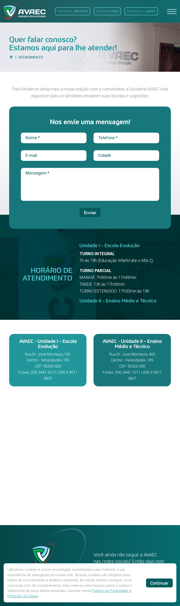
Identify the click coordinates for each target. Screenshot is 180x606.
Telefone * (108, 138)
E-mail (31, 155)
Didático (72, 11)
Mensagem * (37, 173)
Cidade (104, 155)
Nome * (33, 138)
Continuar (159, 583)
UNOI (107, 11)
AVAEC (141, 11)
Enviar (90, 212)
